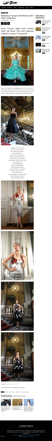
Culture (3, 7)
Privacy (31, 434)
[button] (49, 7)
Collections (21, 7)
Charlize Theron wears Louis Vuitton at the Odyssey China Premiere (17, 408)
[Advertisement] (44, 64)
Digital (6, 391)
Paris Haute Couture (25, 391)
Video (27, 7)
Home (2, 11)
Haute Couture (11, 391)
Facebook (25, 436)
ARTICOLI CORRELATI (6, 396)
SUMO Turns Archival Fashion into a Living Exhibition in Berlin (46, 50)
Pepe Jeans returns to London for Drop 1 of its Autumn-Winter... (46, 22)
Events (31, 7)
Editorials (9, 7)
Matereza (18, 391)
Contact (14, 434)
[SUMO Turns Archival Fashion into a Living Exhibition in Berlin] (38, 50)
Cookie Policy (36, 434)
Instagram (31, 436)
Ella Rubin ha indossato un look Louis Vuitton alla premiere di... (46, 37)
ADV (21, 434)
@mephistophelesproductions (12, 384)
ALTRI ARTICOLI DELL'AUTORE (19, 396)
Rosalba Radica (5, 20)
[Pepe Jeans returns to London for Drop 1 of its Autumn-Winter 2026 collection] (6, 402)
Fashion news (26, 434)
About (18, 434)
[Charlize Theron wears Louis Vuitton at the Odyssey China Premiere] (17, 402)
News (15, 7)
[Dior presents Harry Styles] (38, 44)
